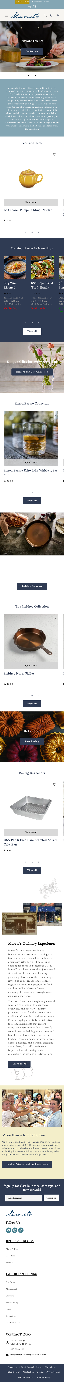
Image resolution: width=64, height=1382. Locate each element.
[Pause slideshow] (60, 75)
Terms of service (24, 1378)
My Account (11, 1289)
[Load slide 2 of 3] (32, 75)
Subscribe (51, 1198)
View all (32, 331)
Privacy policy (53, 1372)
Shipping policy (43, 1378)
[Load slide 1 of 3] (28, 75)
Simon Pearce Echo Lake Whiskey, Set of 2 (30, 472)
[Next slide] (40, 75)
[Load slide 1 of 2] (30, 759)
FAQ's (8, 1309)
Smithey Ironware (32, 586)
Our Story (10, 1282)
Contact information (33, 1372)
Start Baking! (32, 741)
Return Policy (12, 1303)
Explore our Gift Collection (32, 372)
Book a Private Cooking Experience (27, 1164)
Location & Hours (14, 1323)
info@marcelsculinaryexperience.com (28, 1355)
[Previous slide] (23, 75)
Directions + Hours (41, 2)
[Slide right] (38, 232)
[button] (45, 15)
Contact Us (11, 1316)
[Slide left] (25, 232)
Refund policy (13, 1372)
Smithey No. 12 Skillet (19, 673)
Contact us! (32, 51)
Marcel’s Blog (12, 1249)
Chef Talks (11, 1256)
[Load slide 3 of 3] (35, 75)
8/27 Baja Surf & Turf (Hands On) (42, 287)
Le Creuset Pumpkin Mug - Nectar (28, 210)
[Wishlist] (51, 15)
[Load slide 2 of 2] (34, 759)
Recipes (9, 1263)
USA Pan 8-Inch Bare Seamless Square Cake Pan (31, 842)
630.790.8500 (17, 1349)
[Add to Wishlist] (54, 154)
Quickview (31, 202)
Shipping (10, 1296)
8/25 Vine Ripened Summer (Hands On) (12, 289)
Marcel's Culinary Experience (41, 1367)
